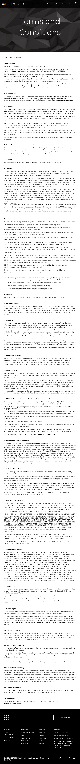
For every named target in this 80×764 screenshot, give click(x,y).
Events (23, 735)
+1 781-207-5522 (62, 735)
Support (41, 743)
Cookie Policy (8, 760)
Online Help (25, 743)
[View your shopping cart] (75, 4)
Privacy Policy (45, 758)
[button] (64, 717)
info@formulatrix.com (66, 738)
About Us (42, 732)
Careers (41, 735)
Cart (48, 4)
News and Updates (27, 732)
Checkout (56, 4)
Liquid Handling (9, 737)
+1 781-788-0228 (62, 732)
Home (33, 4)
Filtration (7, 740)
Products (41, 4)
